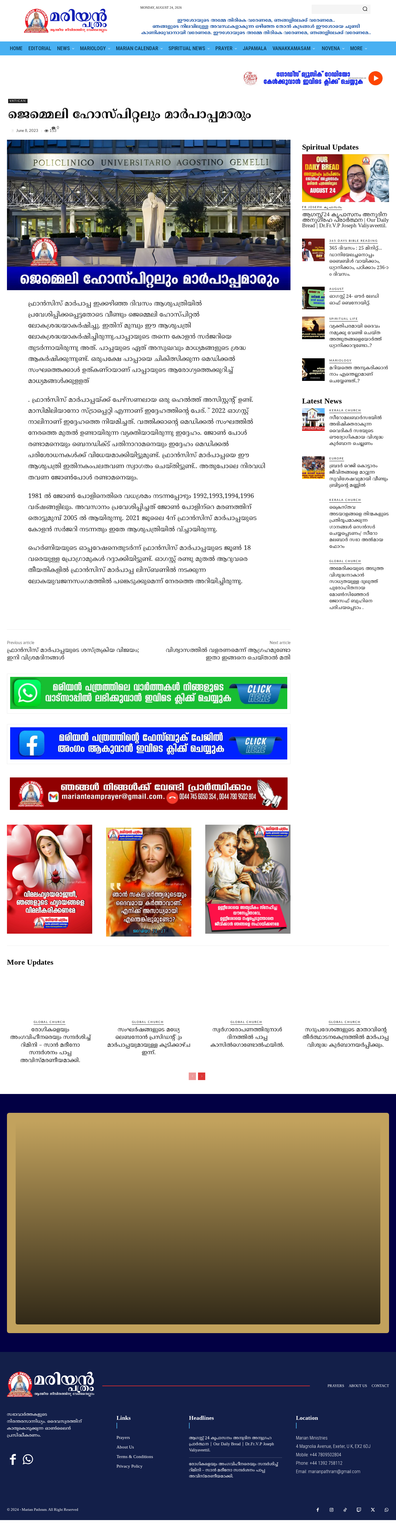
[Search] (364, 9)
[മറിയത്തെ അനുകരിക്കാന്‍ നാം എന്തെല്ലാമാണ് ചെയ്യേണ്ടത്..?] (313, 369)
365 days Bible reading (353, 240)
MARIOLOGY (340, 360)
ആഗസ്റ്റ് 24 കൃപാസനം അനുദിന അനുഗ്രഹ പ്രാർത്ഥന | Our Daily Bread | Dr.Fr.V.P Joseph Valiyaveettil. (345, 219)
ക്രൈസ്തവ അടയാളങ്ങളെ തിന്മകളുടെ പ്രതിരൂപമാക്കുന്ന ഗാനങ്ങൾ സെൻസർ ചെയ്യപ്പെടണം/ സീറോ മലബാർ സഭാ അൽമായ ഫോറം (359, 527)
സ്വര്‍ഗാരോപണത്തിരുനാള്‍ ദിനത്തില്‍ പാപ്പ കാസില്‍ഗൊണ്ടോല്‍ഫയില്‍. (247, 1038)
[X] (356, 132)
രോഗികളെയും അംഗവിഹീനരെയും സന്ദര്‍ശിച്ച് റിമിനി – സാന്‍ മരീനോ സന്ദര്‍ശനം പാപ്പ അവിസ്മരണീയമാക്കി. (50, 1045)
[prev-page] (192, 1076)
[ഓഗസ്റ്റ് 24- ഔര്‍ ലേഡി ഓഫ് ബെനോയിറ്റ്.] (313, 298)
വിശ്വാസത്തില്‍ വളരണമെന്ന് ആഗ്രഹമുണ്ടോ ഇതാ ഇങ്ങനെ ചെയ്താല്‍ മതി (228, 654)
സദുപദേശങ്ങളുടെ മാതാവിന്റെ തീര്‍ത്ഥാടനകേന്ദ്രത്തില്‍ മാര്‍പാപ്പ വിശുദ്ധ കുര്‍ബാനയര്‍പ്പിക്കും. (346, 1038)
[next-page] (201, 1076)
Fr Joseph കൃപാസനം (322, 207)
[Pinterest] (370, 132)
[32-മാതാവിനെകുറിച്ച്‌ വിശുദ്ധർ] (198, 1223)
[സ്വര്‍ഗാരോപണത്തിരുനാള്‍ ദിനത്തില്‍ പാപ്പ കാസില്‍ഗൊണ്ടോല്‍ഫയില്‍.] (247, 993)
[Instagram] (331, 1510)
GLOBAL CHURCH (345, 561)
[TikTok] (345, 1510)
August (336, 289)
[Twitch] (359, 1510)
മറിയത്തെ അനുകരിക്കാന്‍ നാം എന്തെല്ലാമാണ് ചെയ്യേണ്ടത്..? (358, 374)
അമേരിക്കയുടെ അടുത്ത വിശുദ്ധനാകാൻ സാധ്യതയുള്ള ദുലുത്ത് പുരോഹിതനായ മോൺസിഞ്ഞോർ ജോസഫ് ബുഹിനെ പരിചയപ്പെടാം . (356, 588)
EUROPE (336, 458)
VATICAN (18, 100)
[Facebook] (343, 132)
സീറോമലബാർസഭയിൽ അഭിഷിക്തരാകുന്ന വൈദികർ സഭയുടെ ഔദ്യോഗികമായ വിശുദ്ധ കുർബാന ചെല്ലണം (356, 431)
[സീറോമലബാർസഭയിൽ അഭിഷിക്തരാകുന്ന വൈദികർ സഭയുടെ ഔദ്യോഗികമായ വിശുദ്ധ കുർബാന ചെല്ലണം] (313, 419)
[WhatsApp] (383, 132)
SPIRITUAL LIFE (343, 318)
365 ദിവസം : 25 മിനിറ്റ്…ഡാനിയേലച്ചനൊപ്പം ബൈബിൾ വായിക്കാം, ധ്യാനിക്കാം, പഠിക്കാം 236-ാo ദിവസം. (358, 261)
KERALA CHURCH (345, 410)
